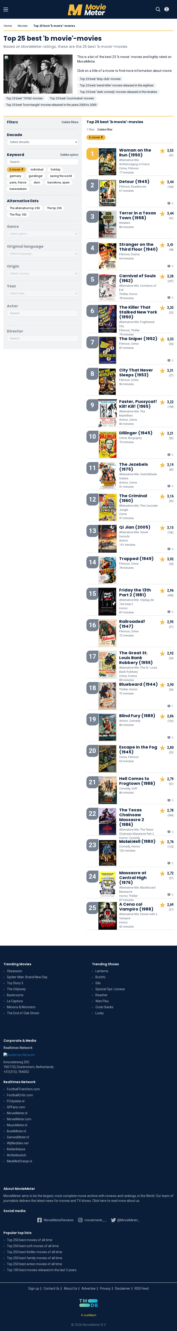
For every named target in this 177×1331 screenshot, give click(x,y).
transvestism (18, 189)
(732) (171, 721)
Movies (22, 25)
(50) (171, 344)
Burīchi (100, 977)
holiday (55, 169)
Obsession (14, 971)
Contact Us (51, 1288)
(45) (171, 469)
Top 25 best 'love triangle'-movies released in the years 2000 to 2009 (51, 105)
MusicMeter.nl (17, 1125)
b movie (15, 169)
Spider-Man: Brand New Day (27, 977)
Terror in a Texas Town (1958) (137, 215)
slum (37, 182)
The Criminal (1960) (133, 498)
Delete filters (70, 122)
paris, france (18, 182)
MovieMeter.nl (17, 1113)
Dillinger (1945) (136, 433)
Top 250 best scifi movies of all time (33, 1246)
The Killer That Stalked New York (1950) (138, 312)
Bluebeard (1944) (138, 684)
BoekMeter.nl (16, 1131)
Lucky (99, 1013)
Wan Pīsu (102, 1001)
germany (15, 176)
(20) (171, 564)
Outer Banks (104, 1007)
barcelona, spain (58, 182)
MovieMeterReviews (58, 1220)
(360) (171, 815)
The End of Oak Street (23, 1013)
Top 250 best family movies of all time (34, 1258)
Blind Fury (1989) (137, 716)
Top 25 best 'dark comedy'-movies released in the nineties (118, 92)
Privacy (105, 1288)
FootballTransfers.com (23, 1089)
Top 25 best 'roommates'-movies (72, 98)
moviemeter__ (95, 1220)
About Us (70, 1288)
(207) (171, 281)
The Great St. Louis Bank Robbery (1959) (136, 657)
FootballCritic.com (20, 1095)
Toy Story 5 (15, 983)
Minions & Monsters (21, 1007)
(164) (171, 187)
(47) (171, 155)
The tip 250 (54, 208)
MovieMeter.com (19, 1119)
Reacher (101, 995)
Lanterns (101, 971)
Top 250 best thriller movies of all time (34, 1252)
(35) (171, 438)
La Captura (15, 1001)
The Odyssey (16, 989)
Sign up (33, 1288)
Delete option (69, 154)
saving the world (61, 176)
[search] (158, 9)
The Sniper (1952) (138, 338)
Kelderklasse (16, 1149)
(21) (171, 626)
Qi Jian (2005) (134, 527)
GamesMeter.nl (18, 1137)
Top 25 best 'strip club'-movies (100, 79)
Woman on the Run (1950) (135, 152)
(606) (171, 595)
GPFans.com (16, 1107)
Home (8, 25)
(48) (171, 249)
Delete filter (104, 129)
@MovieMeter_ (128, 1220)
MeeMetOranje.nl (19, 1161)
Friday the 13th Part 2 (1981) (135, 592)
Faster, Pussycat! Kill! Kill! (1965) (138, 404)
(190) (171, 406)
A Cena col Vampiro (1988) (136, 906)
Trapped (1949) (136, 558)
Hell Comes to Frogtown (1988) (137, 781)
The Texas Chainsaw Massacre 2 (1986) (131, 817)
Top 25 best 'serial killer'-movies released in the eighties (116, 85)
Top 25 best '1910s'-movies (24, 98)
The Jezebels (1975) (133, 466)
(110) (171, 846)
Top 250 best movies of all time (29, 1240)
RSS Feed (142, 1288)
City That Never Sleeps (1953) (136, 372)
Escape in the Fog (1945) (138, 749)
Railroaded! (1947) (132, 623)
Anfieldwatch (16, 1155)
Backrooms (15, 995)
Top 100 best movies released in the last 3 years (42, 1270)
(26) (171, 658)
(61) (171, 784)
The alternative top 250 (25, 208)
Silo (98, 983)
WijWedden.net (18, 1143)
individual (37, 169)
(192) (171, 532)
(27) (171, 375)
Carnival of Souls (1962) (137, 278)
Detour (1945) (134, 181)
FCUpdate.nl (15, 1101)
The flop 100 (18, 214)
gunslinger (36, 176)
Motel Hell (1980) (137, 841)
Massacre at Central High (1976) (133, 877)
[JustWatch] (89, 1315)
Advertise (89, 1288)
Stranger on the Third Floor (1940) (138, 246)
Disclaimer (122, 1288)
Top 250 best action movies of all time (34, 1264)
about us (133, 1201)
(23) (171, 312)
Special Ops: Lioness (110, 989)
